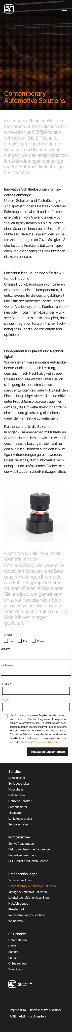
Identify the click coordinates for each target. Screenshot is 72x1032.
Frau (25, 641)
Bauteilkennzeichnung (22, 855)
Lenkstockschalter (20, 818)
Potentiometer (17, 807)
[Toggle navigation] (65, 9)
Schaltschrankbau (20, 880)
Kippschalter (16, 789)
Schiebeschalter (18, 783)
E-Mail (5, 684)
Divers (40, 641)
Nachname (7, 665)
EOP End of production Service (28, 861)
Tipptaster (15, 812)
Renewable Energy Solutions (27, 915)
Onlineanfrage (17, 963)
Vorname (5, 648)
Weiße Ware (16, 921)
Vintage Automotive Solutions (27, 892)
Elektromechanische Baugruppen (30, 849)
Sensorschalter (18, 824)
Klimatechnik (16, 909)
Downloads (15, 969)
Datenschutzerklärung (48, 742)
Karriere (13, 952)
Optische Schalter (19, 801)
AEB (22, 1016)
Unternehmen (17, 940)
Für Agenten (37, 1016)
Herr (12, 641)
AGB (13, 1016)
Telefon (6, 700)
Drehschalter (16, 778)
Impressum (18, 1010)
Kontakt (13, 957)
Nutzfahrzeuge (18, 903)
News (12, 946)
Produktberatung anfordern (47, 751)
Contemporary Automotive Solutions (32, 886)
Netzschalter (16, 795)
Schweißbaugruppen (21, 843)
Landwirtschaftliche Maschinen (28, 897)
